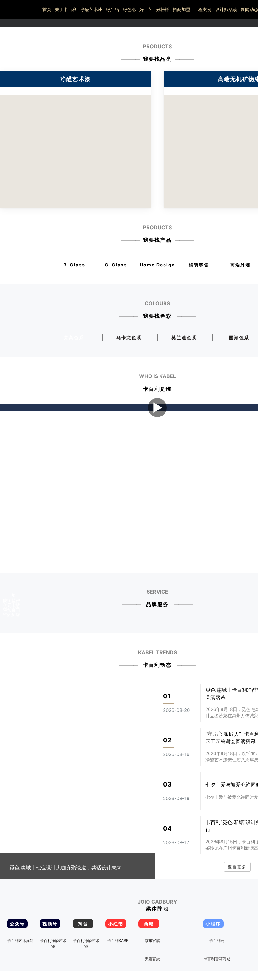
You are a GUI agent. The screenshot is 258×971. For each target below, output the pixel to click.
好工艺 (146, 9)
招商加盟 (181, 9)
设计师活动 (226, 9)
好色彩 (129, 9)
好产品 (112, 9)
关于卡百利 (66, 9)
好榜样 (162, 9)
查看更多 (237, 866)
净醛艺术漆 (91, 9)
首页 (46, 9)
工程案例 (202, 9)
